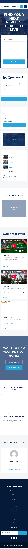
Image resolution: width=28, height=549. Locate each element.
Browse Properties (14, 367)
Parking (6, 118)
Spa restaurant (7, 286)
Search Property (14, 61)
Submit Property (14, 511)
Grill (5, 115)
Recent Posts (14, 506)
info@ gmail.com (14, 494)
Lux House (11, 155)
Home (14, 504)
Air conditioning (8, 121)
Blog (14, 522)
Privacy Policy (14, 514)
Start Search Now (14, 362)
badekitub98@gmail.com (15, 469)
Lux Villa (11, 171)
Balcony (6, 113)
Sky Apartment (12, 176)
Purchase (14, 519)
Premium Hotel (12, 166)
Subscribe (22, 532)
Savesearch (15, 99)
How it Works (14, 517)
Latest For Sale (14, 509)
